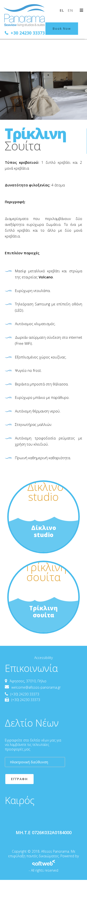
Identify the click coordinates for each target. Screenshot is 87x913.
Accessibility (43, 657)
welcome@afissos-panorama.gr (36, 687)
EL (62, 10)
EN (70, 10)
